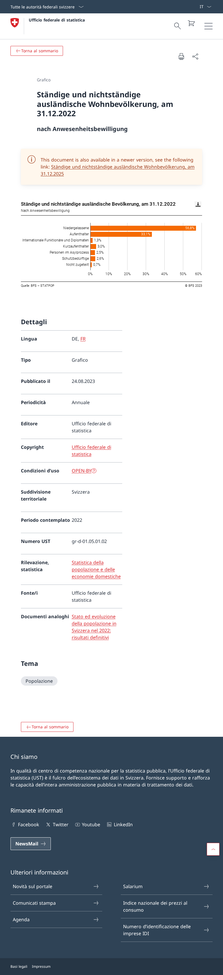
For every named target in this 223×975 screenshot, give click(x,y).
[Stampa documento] (181, 56)
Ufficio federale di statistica (57, 20)
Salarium (133, 886)
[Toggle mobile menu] (208, 26)
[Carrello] (191, 23)
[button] (213, 849)
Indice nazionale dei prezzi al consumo (155, 906)
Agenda (21, 919)
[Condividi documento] (195, 56)
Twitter (60, 824)
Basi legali (18, 966)
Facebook (28, 824)
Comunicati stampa (34, 903)
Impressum (41, 966)
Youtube (91, 824)
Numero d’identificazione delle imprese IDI (157, 930)
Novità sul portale (32, 886)
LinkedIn (123, 824)
